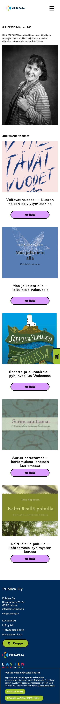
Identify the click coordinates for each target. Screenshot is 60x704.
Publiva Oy (8, 598)
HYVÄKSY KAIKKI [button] (15, 691)
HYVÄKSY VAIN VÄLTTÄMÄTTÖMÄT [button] (24, 698)
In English (8, 625)
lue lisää (29, 215)
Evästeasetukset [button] (46, 686)
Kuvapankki (9, 620)
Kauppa (18, 643)
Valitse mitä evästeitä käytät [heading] (22, 672)
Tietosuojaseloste (13, 630)
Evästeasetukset (12, 634)
